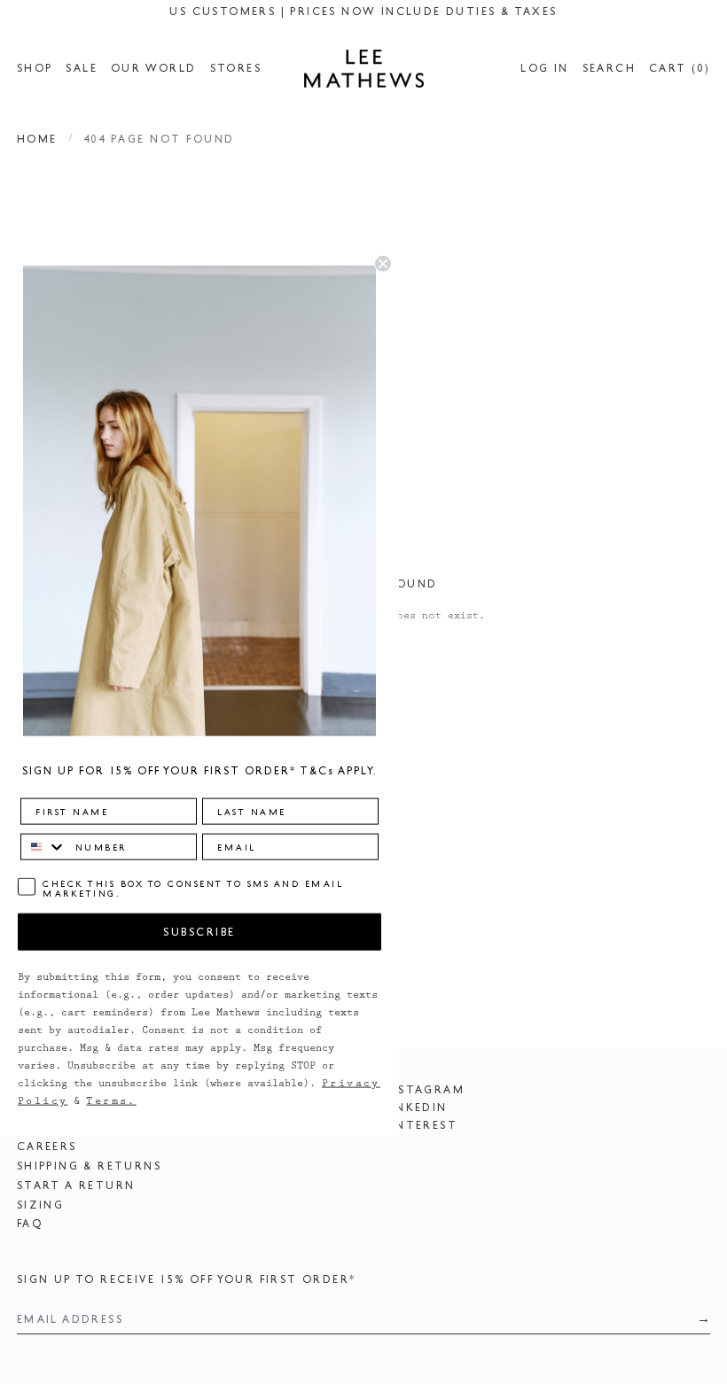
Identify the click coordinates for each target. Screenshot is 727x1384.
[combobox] (43, 846)
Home (37, 139)
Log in (544, 68)
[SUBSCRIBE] (698, 1318)
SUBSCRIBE (199, 931)
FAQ (30, 1223)
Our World (154, 68)
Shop (35, 68)
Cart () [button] (679, 68)
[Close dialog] (383, 264)
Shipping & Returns (89, 1166)
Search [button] (609, 68)
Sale (82, 68)
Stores (236, 68)
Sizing (40, 1205)
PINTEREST (421, 1125)
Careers (47, 1146)
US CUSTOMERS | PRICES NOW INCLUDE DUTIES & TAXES (363, 11)
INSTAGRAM (424, 1090)
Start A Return (76, 1185)
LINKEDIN (416, 1107)
